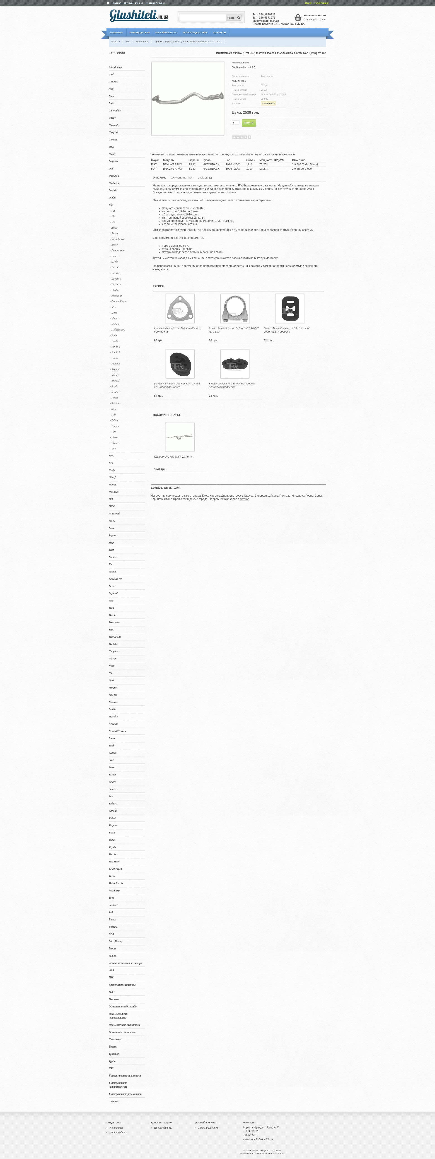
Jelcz (111, 550)
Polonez (113, 702)
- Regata (114, 369)
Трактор (114, 1054)
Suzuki (113, 811)
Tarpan (113, 825)
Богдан (113, 927)
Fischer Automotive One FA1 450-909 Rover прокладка (178, 329)
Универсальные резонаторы (125, 1094)
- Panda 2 (115, 352)
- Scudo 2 (115, 392)
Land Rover (115, 579)
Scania (112, 753)
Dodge (112, 197)
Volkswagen (115, 869)
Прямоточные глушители (124, 1025)
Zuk (111, 912)
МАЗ (111, 992)
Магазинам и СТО (166, 32)
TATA (112, 832)
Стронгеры (115, 1039)
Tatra (112, 840)
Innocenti (114, 513)
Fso (111, 463)
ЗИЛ (111, 970)
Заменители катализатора (125, 963)
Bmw (111, 96)
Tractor (113, 854)
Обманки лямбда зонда (123, 1006)
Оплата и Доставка (195, 32)
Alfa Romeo (115, 67)
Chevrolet (114, 125)
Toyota (112, 847)
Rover (112, 738)
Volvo (112, 876)
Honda (112, 484)
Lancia (112, 571)
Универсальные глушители (125, 1075)
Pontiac (113, 709)
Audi (111, 74)
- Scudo (114, 386)
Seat (111, 760)
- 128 (113, 216)
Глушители (116, 32)
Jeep (111, 542)
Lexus (112, 586)
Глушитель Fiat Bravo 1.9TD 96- (173, 456)
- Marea (114, 318)
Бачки (112, 919)
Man (111, 608)
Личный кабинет (133, 3)
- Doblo (114, 261)
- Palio (113, 335)
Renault (113, 724)
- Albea (114, 227)
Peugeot (113, 687)
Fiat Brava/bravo (240, 62)
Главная (116, 3)
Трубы (112, 1061)
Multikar (114, 644)
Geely (112, 470)
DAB (111, 147)
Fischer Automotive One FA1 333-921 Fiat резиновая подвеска (286, 329)
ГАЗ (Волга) (116, 941)
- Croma (114, 256)
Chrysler (113, 132)
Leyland (113, 593)
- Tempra (114, 425)
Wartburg (114, 890)
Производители (139, 32)
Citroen (113, 139)
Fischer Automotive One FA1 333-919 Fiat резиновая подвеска (177, 385)
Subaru (113, 803)
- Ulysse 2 (115, 442)
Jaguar (113, 535)
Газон (112, 948)
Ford (111, 455)
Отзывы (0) (205, 177)
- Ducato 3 (115, 278)
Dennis (113, 190)
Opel (111, 680)
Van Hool (114, 861)
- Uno (113, 448)
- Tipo (113, 431)
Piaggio (113, 695)
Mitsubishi (115, 637)
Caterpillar (115, 110)
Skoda (112, 774)
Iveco (112, 528)
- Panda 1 (115, 346)
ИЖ (111, 977)
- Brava (114, 233)
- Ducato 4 (115, 284)
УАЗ (111, 1068)
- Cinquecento (117, 250)
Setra (112, 767)
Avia (111, 89)
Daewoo (113, 161)
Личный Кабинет (208, 1127)
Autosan (113, 81)
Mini (111, 629)
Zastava (113, 905)
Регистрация (321, 3)
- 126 (113, 210)
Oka (111, 673)
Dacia (112, 154)
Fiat (111, 205)
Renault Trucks (117, 731)
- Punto (114, 358)
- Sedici (114, 397)
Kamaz (112, 557)
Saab (111, 745)
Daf (111, 168)
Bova (111, 103)
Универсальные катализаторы (118, 1085)
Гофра (112, 956)
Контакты (219, 32)
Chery (112, 118)
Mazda (112, 615)
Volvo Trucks (116, 883)
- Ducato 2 (115, 273)
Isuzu (112, 521)
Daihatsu (114, 176)
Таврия (113, 1046)
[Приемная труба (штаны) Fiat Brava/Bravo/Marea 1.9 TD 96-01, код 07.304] (188, 133)
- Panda (114, 341)
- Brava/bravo (117, 239)
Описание (159, 177)
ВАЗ (111, 934)
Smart (112, 782)
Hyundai (113, 492)
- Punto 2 (115, 363)
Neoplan (113, 651)
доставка (243, 499)
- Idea (113, 307)
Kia (111, 564)
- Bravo (114, 244)
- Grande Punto (118, 301)
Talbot (112, 818)
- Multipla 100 (117, 329)
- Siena (113, 408)
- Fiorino (114, 290)
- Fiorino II (116, 295)
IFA (111, 499)
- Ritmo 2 (115, 375)
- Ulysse (114, 437)
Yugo (111, 898)
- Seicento (115, 403)
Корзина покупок (155, 3)
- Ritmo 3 (115, 380)
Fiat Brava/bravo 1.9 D (243, 67)
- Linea (113, 312)
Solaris (113, 789)
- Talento (114, 420)
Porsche (113, 716)
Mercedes (114, 622)
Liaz (111, 600)
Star (111, 796)
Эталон (113, 1101)
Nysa (111, 666)
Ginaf (112, 477)
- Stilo (113, 414)
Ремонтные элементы (122, 1032)
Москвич (114, 999)
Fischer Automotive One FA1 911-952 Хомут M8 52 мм (234, 329)
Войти (308, 3)
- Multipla (115, 324)
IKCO (112, 506)
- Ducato (114, 267)
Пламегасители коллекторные (118, 1015)
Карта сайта (118, 1132)
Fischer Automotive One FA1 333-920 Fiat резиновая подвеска (232, 385)
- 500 (113, 222)
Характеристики (181, 177)
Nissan (113, 658)
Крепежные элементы (122, 985)
